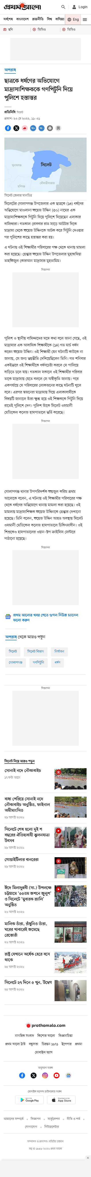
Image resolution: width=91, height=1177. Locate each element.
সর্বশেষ (8, 19)
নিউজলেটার (51, 1127)
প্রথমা (78, 1044)
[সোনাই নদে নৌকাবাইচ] (71, 779)
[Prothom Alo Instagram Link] (47, 1076)
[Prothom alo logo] (45, 1026)
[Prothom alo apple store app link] (61, 1100)
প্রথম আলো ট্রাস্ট (15, 1044)
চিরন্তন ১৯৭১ (50, 1044)
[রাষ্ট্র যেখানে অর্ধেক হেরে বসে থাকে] (71, 962)
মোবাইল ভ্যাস (44, 1052)
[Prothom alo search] (63, 7)
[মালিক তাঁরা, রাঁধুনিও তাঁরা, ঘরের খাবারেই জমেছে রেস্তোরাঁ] (71, 933)
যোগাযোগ (31, 1127)
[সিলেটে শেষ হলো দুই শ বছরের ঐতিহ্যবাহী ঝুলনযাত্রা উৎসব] (71, 838)
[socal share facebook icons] (8, 130)
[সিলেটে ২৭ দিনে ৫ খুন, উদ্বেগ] (71, 990)
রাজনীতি (38, 19)
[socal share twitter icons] (17, 130)
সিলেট (13, 651)
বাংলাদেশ (22, 19)
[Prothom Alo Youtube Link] (58, 1076)
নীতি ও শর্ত (73, 1119)
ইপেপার (67, 1044)
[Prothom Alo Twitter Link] (36, 1076)
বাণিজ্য (59, 19)
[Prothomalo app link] (29, 1100)
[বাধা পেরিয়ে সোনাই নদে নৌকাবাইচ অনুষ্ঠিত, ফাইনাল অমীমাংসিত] (71, 808)
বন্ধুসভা (33, 1044)
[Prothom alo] (22, 7)
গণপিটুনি (38, 662)
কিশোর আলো (46, 1035)
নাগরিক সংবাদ (24, 1035)
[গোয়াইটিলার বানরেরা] (71, 868)
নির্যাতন (59, 651)
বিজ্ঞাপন (36, 1119)
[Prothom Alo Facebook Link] (24, 1076)
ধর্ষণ (57, 662)
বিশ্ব (49, 19)
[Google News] (68, 1076)
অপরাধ (10, 70)
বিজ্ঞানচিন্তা (66, 1035)
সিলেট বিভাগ (35, 651)
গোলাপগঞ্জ (15, 662)
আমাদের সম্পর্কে (14, 1119)
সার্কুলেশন (54, 1119)
